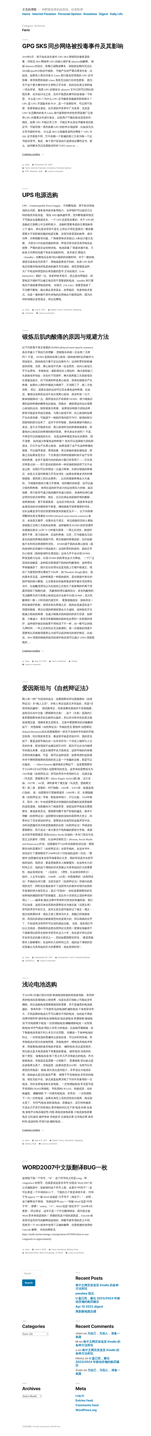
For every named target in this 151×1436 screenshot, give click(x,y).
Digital (53, 310)
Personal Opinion (69, 14)
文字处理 (59, 1253)
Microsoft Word (31, 1253)
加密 (40, 171)
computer (29, 313)
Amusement (63, 957)
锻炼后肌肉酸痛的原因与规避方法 (65, 336)
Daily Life (116, 14)
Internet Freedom (44, 14)
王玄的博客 (29, 9)
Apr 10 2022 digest (89, 1306)
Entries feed (84, 1400)
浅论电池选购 (39, 984)
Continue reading (33, 154)
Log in (80, 1395)
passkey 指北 (85, 1293)
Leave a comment (55, 171)
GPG (27, 171)
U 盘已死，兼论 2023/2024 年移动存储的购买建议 (98, 1300)
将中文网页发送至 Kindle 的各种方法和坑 (97, 1286)
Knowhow (90, 14)
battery (28, 1144)
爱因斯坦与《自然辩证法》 (57, 688)
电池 (34, 1144)
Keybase (34, 171)
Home (26, 14)
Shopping (77, 310)
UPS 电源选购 (40, 194)
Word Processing (47, 1253)
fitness (74, 661)
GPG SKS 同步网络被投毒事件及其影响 (72, 46)
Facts (27, 168)
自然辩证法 (29, 961)
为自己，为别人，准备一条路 (98, 1335)
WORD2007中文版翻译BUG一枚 (64, 1167)
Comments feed (87, 1405)
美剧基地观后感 (86, 1311)
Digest (103, 14)
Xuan (27, 165)
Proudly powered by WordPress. (47, 1426)
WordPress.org (86, 1410)
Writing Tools (72, 1249)
